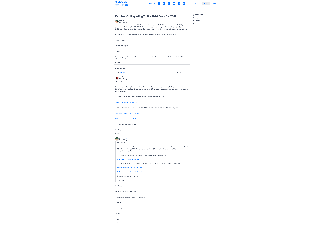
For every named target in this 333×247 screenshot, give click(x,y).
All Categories (197, 18)
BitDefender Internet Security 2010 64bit (127, 119)
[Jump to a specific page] (187, 72)
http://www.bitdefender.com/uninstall (126, 102)
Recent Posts (196, 20)
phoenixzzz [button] (122, 20)
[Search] (200, 3)
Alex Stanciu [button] (122, 77)
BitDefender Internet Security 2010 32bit (127, 113)
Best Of (195, 26)
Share (117, 62)
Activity (195, 23)
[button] (117, 21)
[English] (122, 3)
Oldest (122, 73)
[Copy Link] (127, 22)
